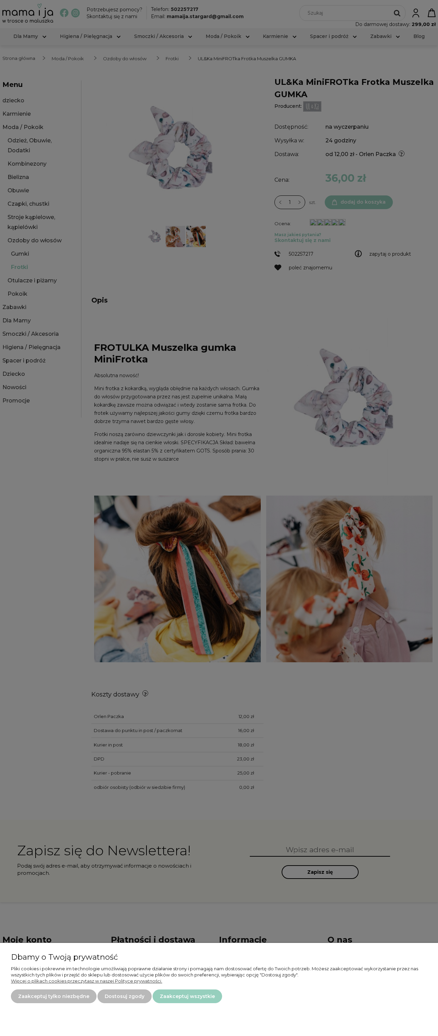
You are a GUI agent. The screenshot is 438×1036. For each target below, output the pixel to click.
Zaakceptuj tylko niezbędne (53, 996)
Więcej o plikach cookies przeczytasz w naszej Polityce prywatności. (86, 981)
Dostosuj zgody (124, 996)
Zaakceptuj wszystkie (187, 996)
